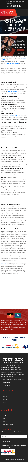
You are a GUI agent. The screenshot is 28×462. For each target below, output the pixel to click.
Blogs (3, 418)
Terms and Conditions (7, 424)
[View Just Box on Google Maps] (20, 3)
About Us (4, 396)
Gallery (4, 402)
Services (4, 399)
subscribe (6, 442)
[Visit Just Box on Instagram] (15, 3)
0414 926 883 (14, 6)
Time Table (5, 415)
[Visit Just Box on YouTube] (17, 3)
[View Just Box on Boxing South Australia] (10, 346)
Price (3, 413)
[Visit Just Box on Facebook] (13, 3)
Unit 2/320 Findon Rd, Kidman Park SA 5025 (14, 1)
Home (3, 393)
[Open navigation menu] (25, 12)
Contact (4, 405)
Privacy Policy (5, 421)
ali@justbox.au (6, 382)
